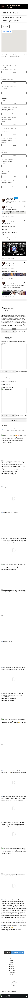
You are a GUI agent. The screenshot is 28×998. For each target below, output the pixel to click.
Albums (12, 966)
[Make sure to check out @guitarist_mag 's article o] (14, 860)
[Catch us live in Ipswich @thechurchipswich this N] (14, 576)
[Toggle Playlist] (26, 996)
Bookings (12, 976)
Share (25, 331)
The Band (12, 970)
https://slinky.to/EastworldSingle (9, 237)
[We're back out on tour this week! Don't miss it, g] (14, 679)
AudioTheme (12, 991)
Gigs (11, 964)
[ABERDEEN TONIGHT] (14, 653)
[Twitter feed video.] (14, 249)
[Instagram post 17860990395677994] (14, 498)
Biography (12, 972)
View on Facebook (19, 331)
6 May (22, 283)
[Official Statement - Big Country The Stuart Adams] (14, 911)
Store (11, 962)
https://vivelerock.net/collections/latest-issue (12, 290)
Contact (12, 978)
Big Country (9, 207)
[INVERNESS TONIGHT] (14, 627)
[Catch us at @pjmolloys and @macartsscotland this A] (14, 885)
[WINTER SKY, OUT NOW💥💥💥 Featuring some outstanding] (14, 447)
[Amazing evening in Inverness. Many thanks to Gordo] (14, 601)
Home (11, 958)
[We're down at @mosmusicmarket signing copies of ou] (14, 550)
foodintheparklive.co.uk (14, 56)
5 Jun (22, 221)
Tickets (14, 72)
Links (11, 974)
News (11, 960)
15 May (23, 263)
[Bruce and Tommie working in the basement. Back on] (14, 808)
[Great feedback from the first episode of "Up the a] (14, 472)
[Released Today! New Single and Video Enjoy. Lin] (14, 705)
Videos (12, 968)
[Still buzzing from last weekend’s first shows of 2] (14, 730)
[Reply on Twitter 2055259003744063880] (2, 278)
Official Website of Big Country (14, 6)
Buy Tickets (5, 26)
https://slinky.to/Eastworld (8, 239)
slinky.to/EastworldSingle (7, 387)
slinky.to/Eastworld (5, 384)
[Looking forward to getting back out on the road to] (14, 937)
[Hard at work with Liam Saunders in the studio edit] (14, 834)
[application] (14, 996)
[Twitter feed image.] (14, 213)
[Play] (2, 996)
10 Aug (22, 206)
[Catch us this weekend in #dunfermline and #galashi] (14, 782)
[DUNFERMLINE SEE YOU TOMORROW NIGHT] (14, 756)
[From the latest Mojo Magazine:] (14, 524)
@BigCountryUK (16, 206)
